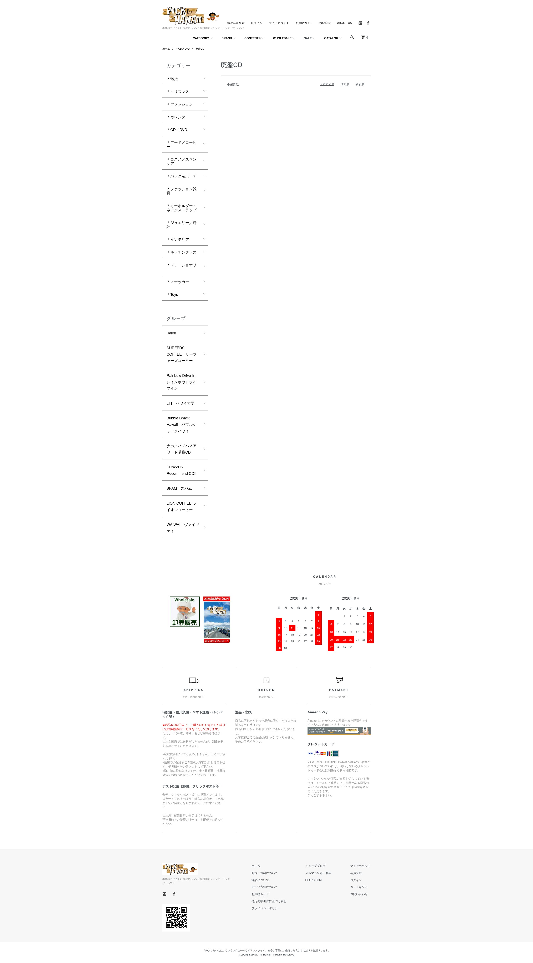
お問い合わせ (359, 894)
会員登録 (356, 873)
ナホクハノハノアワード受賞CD (182, 449)
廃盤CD (200, 48)
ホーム (166, 48)
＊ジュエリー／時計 (182, 224)
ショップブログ (315, 866)
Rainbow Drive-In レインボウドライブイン (183, 382)
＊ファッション (180, 104)
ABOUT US (344, 23)
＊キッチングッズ (182, 252)
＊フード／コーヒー (182, 144)
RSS (308, 880)
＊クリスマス (178, 91)
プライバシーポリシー (266, 908)
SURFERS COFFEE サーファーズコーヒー (182, 354)
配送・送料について (265, 873)
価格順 (345, 84)
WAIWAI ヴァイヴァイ (183, 527)
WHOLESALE (282, 38)
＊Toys (172, 294)
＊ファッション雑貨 (182, 190)
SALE (308, 38)
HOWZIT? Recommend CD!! (181, 470)
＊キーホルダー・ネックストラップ (182, 207)
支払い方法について (265, 887)
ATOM (318, 880)
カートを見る (359, 887)
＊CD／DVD (183, 48)
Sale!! (171, 332)
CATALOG (331, 38)
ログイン (257, 23)
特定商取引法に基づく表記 (269, 901)
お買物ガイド (304, 23)
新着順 (360, 84)
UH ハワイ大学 (180, 403)
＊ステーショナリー (182, 266)
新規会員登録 (236, 23)
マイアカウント (279, 23)
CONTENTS (252, 38)
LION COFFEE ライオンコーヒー (181, 506)
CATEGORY (201, 38)
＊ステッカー (178, 281)
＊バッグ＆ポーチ (182, 176)
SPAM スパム (179, 488)
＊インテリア (178, 239)
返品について (260, 880)
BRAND (227, 38)
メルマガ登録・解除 (318, 873)
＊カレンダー (178, 116)
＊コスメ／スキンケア (182, 161)
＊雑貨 (172, 78)
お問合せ (325, 23)
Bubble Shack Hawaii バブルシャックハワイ (182, 424)
